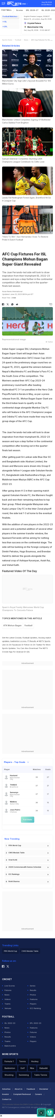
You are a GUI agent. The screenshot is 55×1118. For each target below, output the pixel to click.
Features (34, 999)
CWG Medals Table (16, 853)
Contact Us (6, 1099)
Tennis (22, 1061)
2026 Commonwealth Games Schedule (24, 867)
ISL (5, 22)
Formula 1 (9, 1061)
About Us (18, 1089)
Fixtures (8, 990)
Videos (8, 999)
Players (33, 1004)
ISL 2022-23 (10, 1023)
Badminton (10, 1068)
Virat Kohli (12, 860)
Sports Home (7, 40)
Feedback (31, 1089)
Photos (33, 995)
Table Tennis (40, 1075)
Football (6, 10)
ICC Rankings (13, 874)
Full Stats (27, 819)
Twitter (39, 645)
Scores (19, 10)
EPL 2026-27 (32, 10)
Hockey (34, 1061)
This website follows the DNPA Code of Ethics (21, 1104)
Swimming (24, 1075)
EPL (5, 27)
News (26, 40)
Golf (22, 1068)
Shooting (9, 1075)
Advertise (6, 1089)
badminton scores (18, 641)
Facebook (16, 645)
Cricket (18, 637)
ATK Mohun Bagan (12, 625)
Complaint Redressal (22, 1094)
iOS (28, 652)
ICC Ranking (35, 1008)
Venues (8, 1008)
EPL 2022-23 (35, 1023)
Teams (7, 1004)
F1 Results (32, 641)
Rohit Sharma (13, 881)
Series (32, 986)
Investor (5, 1094)
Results (33, 990)
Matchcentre (10, 1046)
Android (19, 652)
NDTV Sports (44, 641)
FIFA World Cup (14, 845)
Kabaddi (43, 1068)
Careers (38, 1094)
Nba (32, 1068)
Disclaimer (43, 1089)
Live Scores (10, 986)
